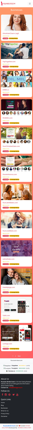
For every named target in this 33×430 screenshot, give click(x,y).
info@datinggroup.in (15, 387)
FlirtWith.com (7, 118)
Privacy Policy (5, 413)
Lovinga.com (7, 344)
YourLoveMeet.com (10, 231)
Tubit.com (6, 315)
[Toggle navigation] (30, 3)
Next (19, 356)
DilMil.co (6, 90)
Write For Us (4, 411)
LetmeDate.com (8, 259)
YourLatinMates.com (10, 203)
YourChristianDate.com (11, 146)
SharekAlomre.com (10, 174)
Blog (2, 405)
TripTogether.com (9, 61)
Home (3, 402)
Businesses (4, 408)
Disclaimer (4, 416)
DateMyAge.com (9, 287)
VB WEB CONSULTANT (24, 428)
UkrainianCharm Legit (11, 33)
